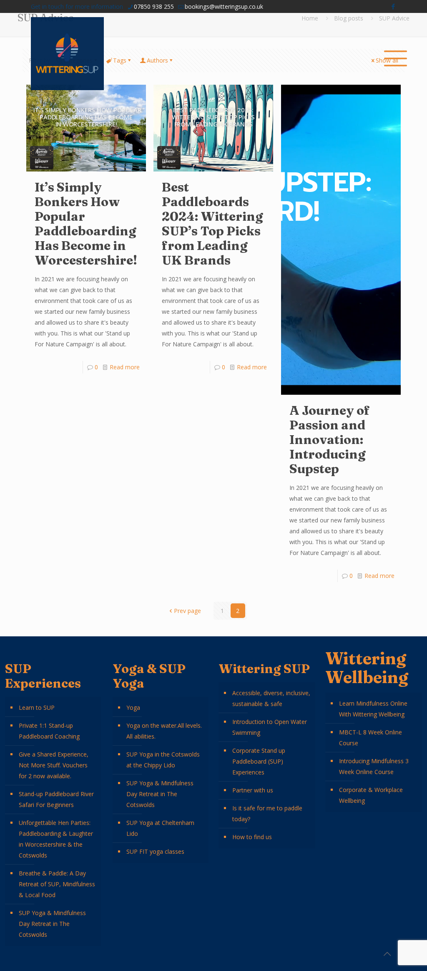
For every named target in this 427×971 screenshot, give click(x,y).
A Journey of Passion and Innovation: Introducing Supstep (329, 440)
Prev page (187, 611)
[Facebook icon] (393, 6)
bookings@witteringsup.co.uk (224, 6)
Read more (125, 367)
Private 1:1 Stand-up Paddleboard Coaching (49, 730)
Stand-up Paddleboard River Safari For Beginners (56, 799)
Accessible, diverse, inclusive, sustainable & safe (271, 698)
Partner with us (252, 790)
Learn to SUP (37, 707)
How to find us (252, 837)
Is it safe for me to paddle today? (267, 813)
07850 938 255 (154, 6)
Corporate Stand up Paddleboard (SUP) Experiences (258, 761)
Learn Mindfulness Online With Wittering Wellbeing (373, 708)
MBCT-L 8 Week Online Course (370, 737)
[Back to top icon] (387, 954)
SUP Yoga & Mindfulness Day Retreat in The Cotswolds (52, 923)
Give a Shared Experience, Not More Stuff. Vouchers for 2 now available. (53, 765)
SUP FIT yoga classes (155, 851)
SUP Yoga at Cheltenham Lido (160, 828)
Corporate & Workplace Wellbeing (371, 795)
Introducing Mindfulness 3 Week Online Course (374, 766)
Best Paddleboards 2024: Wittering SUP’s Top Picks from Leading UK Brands (212, 223)
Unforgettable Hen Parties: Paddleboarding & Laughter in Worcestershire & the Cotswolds (56, 839)
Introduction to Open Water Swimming (269, 727)
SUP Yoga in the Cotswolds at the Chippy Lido (163, 759)
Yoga (133, 707)
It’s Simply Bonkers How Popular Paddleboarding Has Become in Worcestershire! (86, 223)
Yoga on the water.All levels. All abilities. (164, 730)
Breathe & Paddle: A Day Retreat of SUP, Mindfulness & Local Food (57, 884)
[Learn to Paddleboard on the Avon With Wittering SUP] (67, 53)
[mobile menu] (391, 54)
